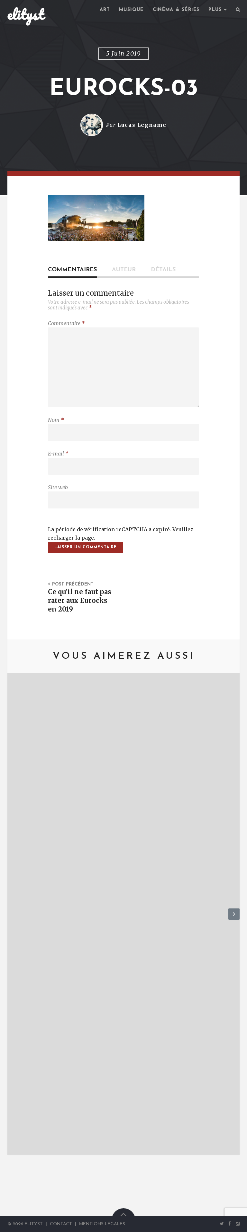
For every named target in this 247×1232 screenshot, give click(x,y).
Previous (13, 919)
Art (105, 9)
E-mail (58, 453)
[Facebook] (229, 1223)
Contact (61, 1224)
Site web (58, 487)
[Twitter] (221, 1223)
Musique (131, 9)
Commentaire (66, 323)
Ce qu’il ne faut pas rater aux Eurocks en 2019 (79, 600)
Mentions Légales (102, 1224)
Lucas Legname (142, 125)
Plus (215, 9)
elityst (25, 14)
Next (234, 919)
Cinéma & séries (176, 9)
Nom (56, 420)
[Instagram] (236, 1223)
